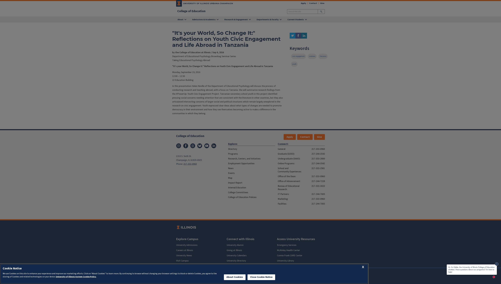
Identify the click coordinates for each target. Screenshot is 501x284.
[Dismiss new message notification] (496, 264)
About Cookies (234, 277)
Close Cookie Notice (261, 277)
